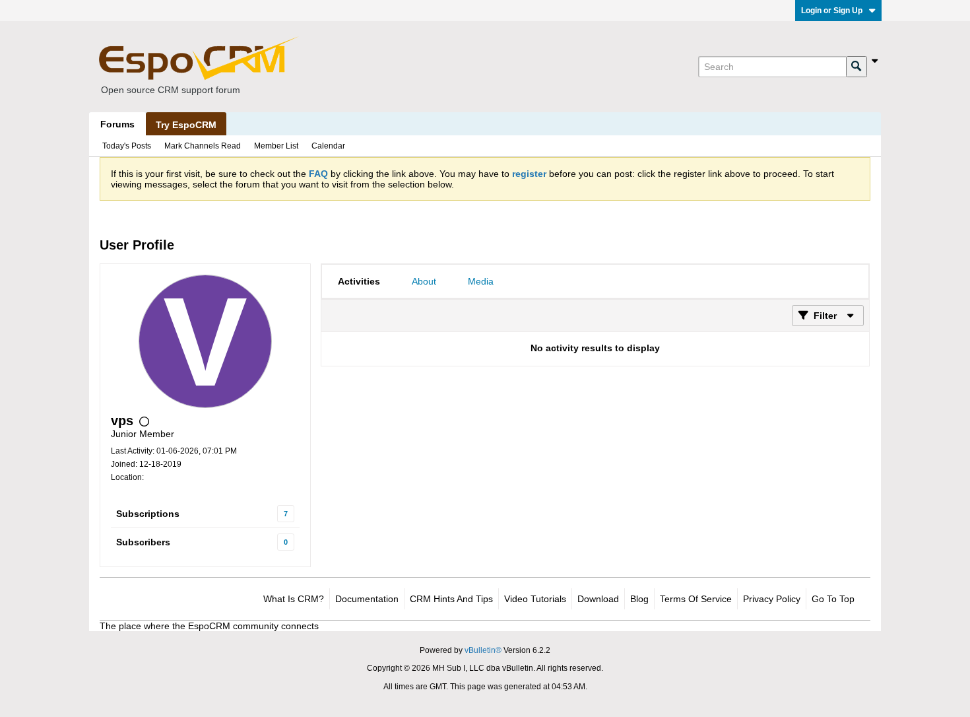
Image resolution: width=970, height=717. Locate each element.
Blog (639, 599)
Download (598, 599)
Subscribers (143, 542)
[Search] (856, 66)
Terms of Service (696, 599)
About (424, 281)
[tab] (359, 281)
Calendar (328, 146)
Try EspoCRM (186, 125)
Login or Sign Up (831, 10)
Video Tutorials (535, 599)
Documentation (367, 599)
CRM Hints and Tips (451, 599)
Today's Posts (126, 146)
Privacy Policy (771, 599)
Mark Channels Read (202, 146)
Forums (117, 124)
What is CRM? (293, 599)
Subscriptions (147, 513)
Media (481, 281)
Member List (276, 146)
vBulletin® (483, 650)
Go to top (833, 599)
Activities (359, 281)
